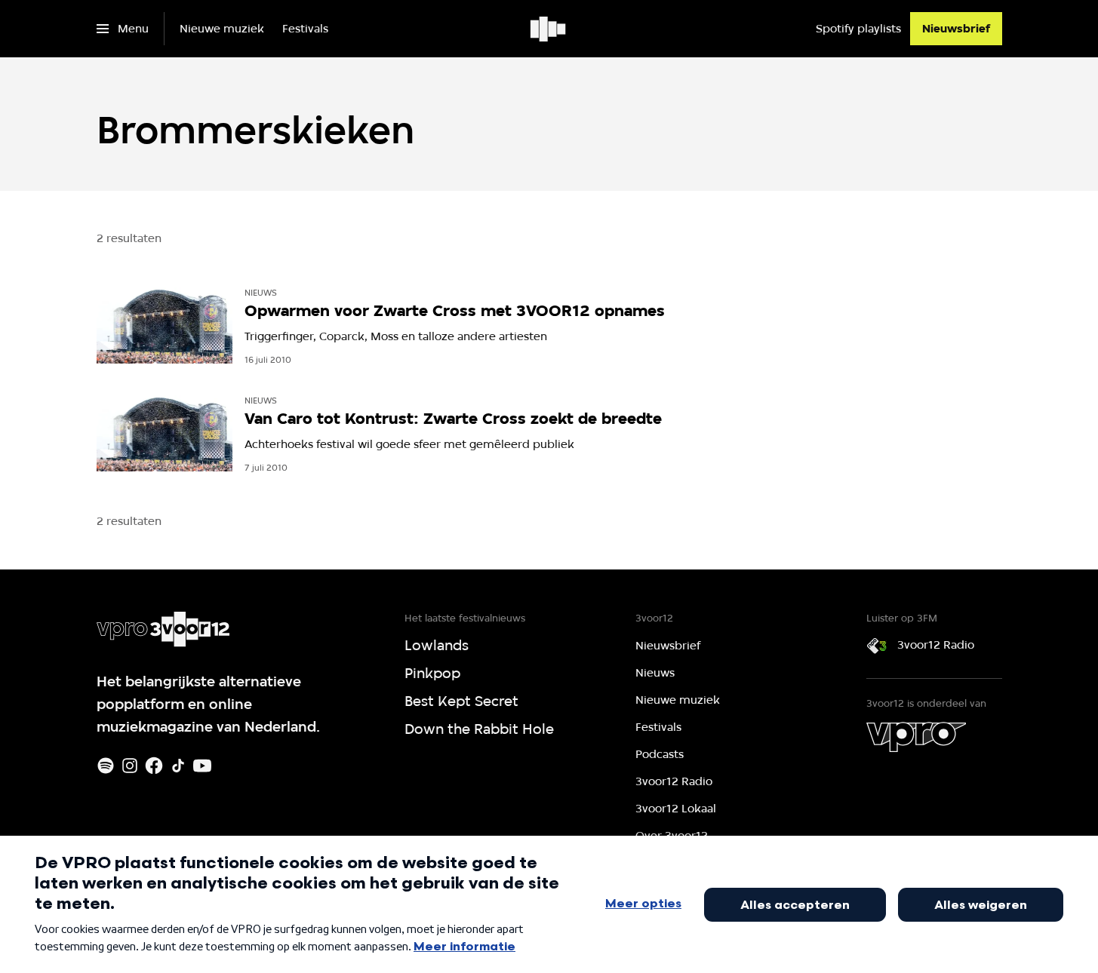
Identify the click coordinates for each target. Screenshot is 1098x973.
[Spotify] (106, 766)
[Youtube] (202, 766)
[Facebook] (154, 766)
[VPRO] (916, 737)
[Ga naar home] (549, 29)
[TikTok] (178, 766)
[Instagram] (130, 766)
